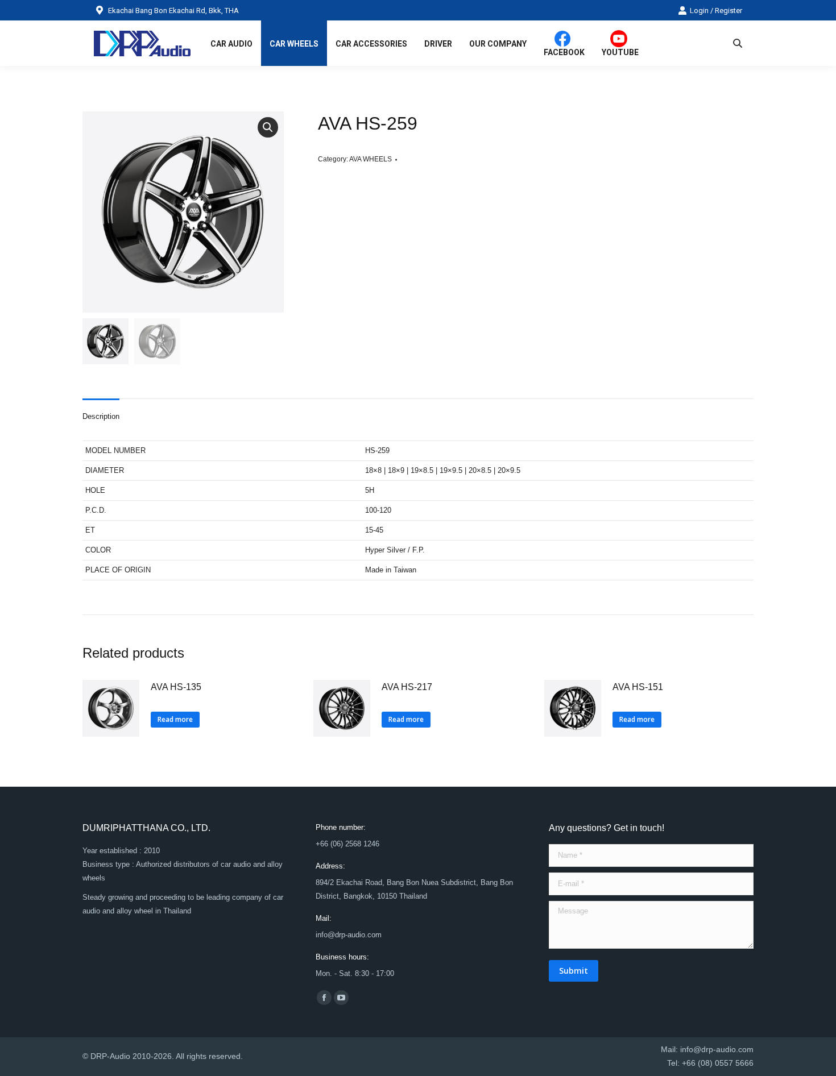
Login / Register (716, 10)
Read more (175, 719)
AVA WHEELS (370, 159)
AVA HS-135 (176, 687)
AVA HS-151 (637, 687)
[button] (268, 127)
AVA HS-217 (407, 687)
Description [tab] (100, 416)
